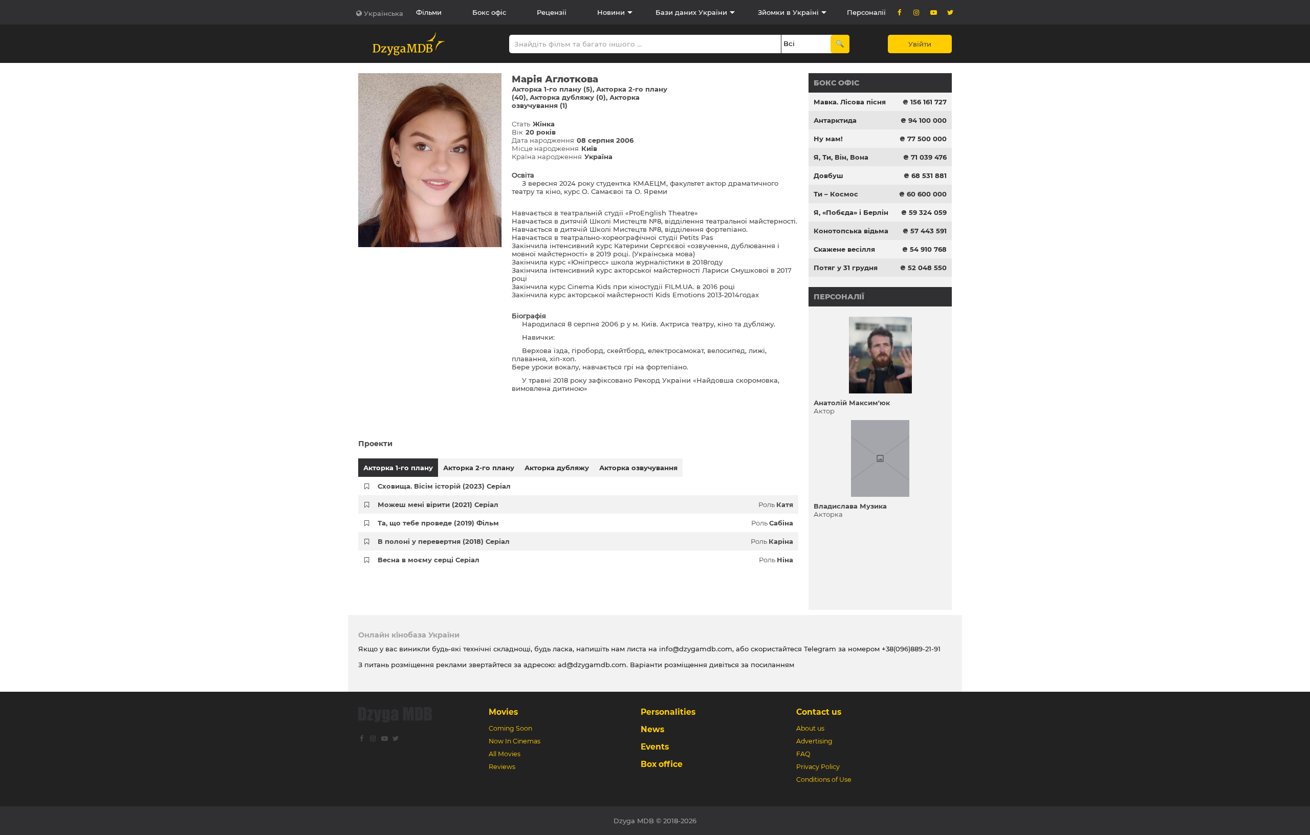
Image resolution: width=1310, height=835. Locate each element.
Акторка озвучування (638, 468)
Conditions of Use (824, 779)
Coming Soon (510, 728)
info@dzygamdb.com (694, 649)
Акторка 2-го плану (478, 468)
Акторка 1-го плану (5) (552, 89)
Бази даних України (691, 12)
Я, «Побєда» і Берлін (851, 212)
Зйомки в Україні (788, 12)
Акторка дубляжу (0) (568, 97)
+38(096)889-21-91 (911, 649)
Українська (383, 13)
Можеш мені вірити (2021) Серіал (438, 504)
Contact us (818, 712)
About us (810, 728)
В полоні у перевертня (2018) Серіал (444, 541)
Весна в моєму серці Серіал (428, 560)
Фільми (429, 12)
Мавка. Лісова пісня (850, 102)
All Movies (504, 754)
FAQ (803, 754)
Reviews (502, 767)
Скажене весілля (844, 249)
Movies (503, 712)
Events (655, 747)
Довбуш (828, 175)
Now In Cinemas (514, 741)
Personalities (668, 712)
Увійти (919, 44)
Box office (662, 764)
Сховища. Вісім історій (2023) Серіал (444, 486)
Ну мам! (828, 139)
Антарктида (835, 120)
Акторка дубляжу (557, 468)
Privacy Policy (818, 767)
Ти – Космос (836, 194)
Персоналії (866, 12)
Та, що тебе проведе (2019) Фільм (438, 523)
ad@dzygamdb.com (592, 665)
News (652, 729)
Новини (611, 12)
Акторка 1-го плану (398, 468)
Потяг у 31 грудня (846, 267)
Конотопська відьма (851, 231)
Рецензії (551, 12)
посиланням (772, 665)
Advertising (814, 741)
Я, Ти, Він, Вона (841, 157)
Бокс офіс (489, 12)
